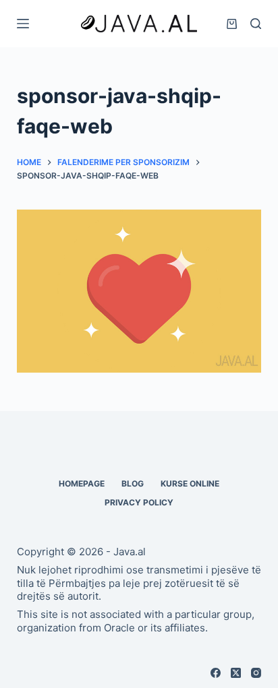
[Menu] (23, 24)
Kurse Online (190, 483)
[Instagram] (256, 673)
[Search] (255, 23)
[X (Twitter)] (236, 673)
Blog (132, 483)
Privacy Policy (139, 502)
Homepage (82, 483)
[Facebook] (216, 673)
